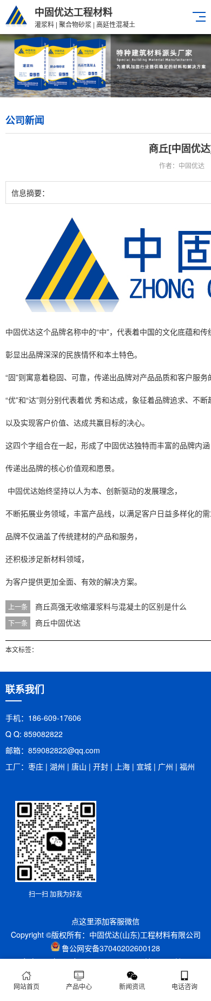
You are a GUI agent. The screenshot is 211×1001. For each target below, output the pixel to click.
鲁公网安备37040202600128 (111, 948)
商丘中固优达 (58, 622)
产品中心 (79, 986)
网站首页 (26, 986)
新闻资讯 (132, 986)
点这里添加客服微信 (105, 921)
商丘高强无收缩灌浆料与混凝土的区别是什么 (111, 606)
